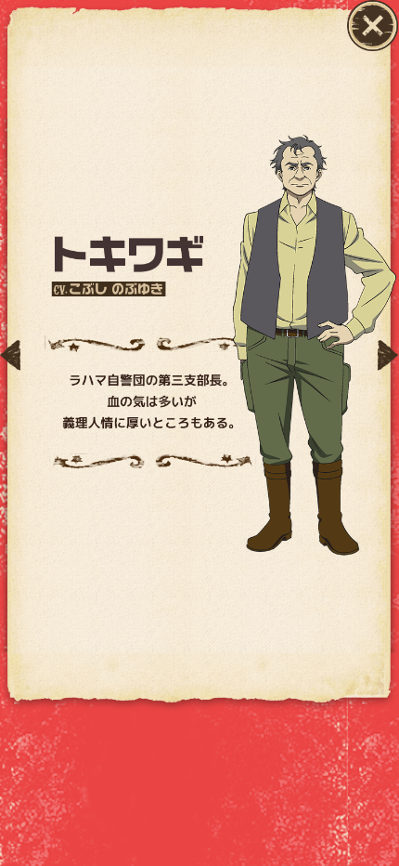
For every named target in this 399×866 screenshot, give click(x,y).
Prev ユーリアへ (10, 355)
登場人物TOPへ (372, 25)
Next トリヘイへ (388, 355)
